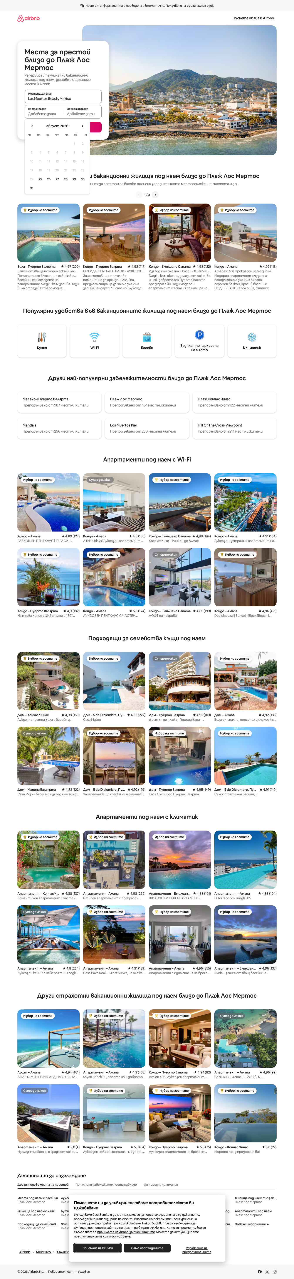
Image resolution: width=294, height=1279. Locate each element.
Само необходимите (147, 1248)
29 (74, 179)
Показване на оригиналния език (190, 6)
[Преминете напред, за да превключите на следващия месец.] (82, 126)
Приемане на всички (97, 1248)
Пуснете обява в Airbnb (253, 18)
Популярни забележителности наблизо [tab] (106, 1185)
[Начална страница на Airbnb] (28, 18)
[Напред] (155, 194)
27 (57, 179)
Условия (84, 1272)
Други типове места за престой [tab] (43, 1185)
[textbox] (44, 113)
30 (83, 179)
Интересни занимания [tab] (161, 1185)
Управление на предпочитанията (196, 1250)
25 (40, 179)
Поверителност (61, 1272)
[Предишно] (139, 194)
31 (31, 188)
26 (48, 179)
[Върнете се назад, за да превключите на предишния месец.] (32, 126)
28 (65, 179)
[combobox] (63, 98)
